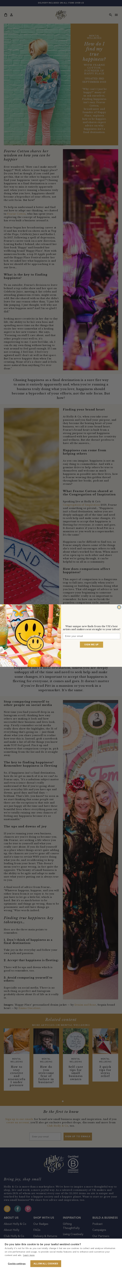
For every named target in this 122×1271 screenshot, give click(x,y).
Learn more (29, 1255)
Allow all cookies (46, 1263)
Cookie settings (17, 1263)
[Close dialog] (119, 607)
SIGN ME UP (91, 644)
